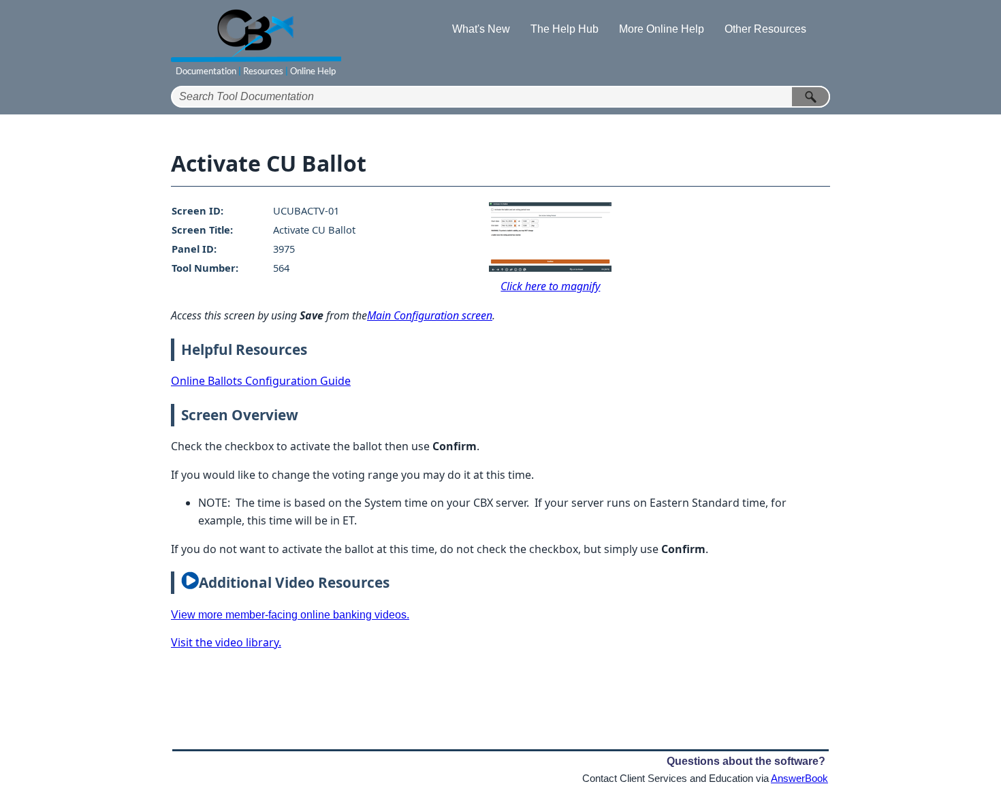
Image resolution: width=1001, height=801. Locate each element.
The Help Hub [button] (564, 29)
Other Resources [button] (765, 29)
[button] (811, 97)
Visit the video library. (226, 642)
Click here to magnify (550, 286)
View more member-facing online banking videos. (290, 615)
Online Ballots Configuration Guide (261, 380)
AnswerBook (799, 778)
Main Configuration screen (429, 315)
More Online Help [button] (661, 29)
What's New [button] (481, 29)
